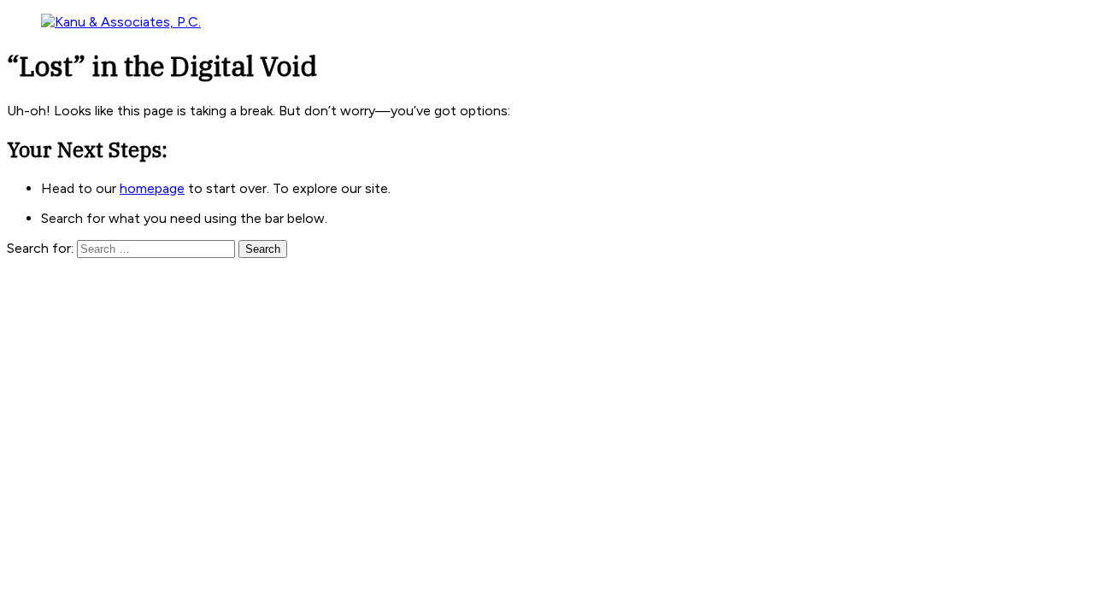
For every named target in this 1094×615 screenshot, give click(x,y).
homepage (152, 188)
